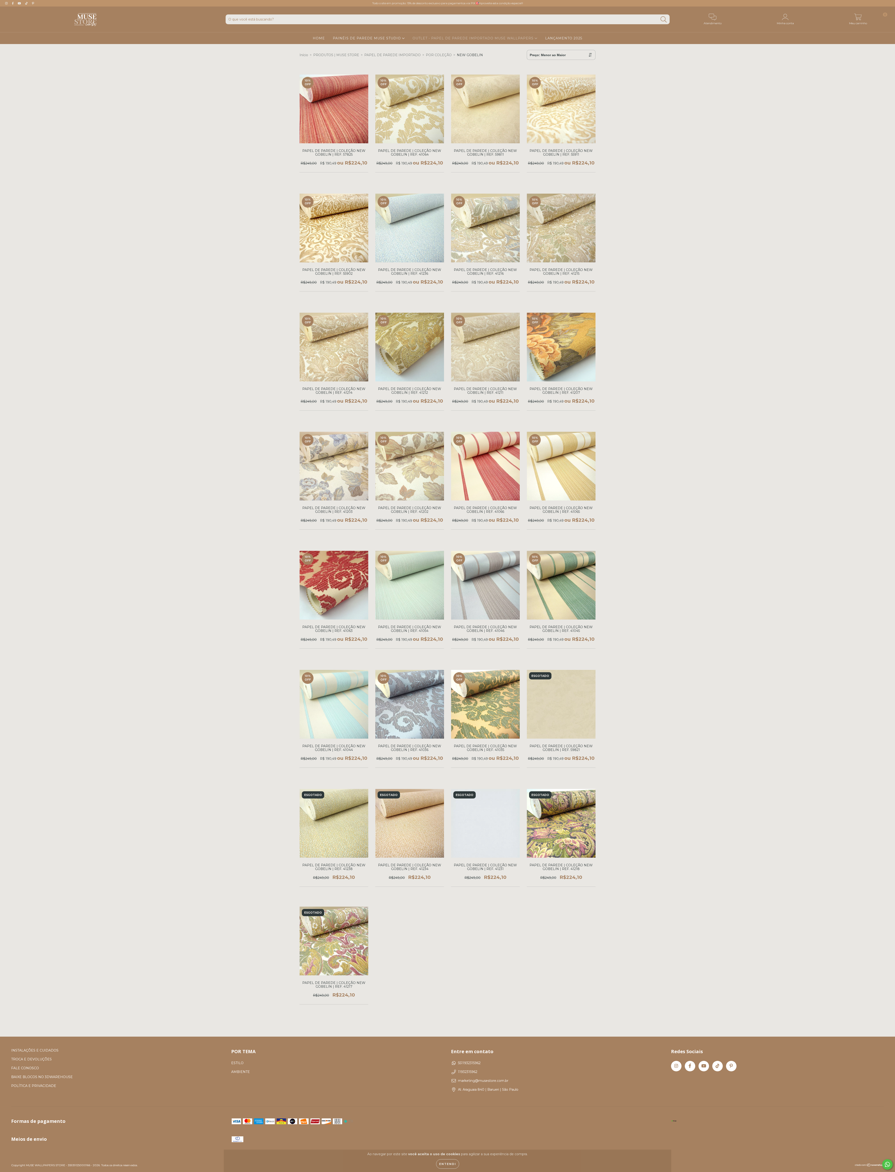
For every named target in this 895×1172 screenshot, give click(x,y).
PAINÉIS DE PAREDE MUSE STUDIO (367, 38)
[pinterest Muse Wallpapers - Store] (33, 3)
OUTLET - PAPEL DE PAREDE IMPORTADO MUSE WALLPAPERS (474, 38)
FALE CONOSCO (25, 1068)
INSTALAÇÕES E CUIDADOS (35, 1050)
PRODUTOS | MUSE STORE (336, 55)
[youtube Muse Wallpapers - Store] (20, 3)
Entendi (447, 1164)
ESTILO (237, 1063)
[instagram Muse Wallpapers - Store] (6, 3)
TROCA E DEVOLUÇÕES (31, 1059)
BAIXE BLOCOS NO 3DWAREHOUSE (42, 1077)
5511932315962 (469, 1063)
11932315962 (467, 1072)
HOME (319, 38)
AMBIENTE (240, 1072)
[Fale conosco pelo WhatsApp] (887, 1164)
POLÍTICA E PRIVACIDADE (33, 1086)
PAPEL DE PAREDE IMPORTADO (392, 55)
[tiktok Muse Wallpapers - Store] (27, 3)
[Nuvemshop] (869, 1165)
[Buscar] (663, 19)
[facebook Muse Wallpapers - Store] (13, 3)
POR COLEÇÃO (439, 55)
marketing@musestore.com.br (483, 1081)
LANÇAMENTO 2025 (563, 38)
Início (303, 55)
